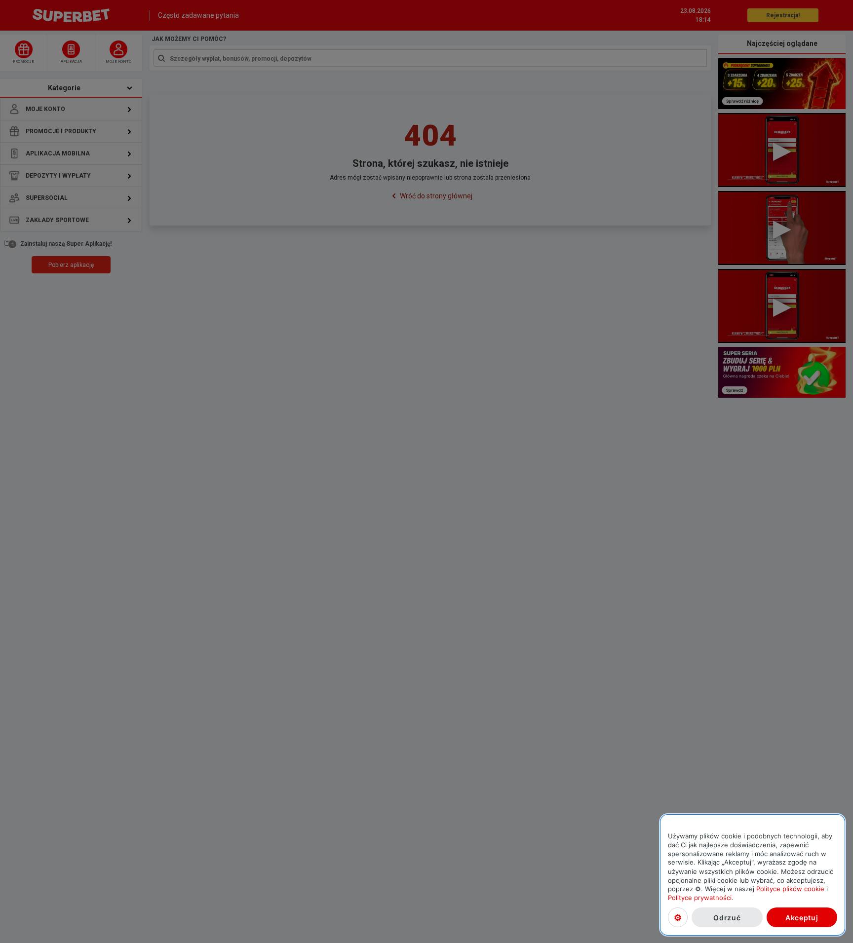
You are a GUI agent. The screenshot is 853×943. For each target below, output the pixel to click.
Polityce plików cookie (790, 889)
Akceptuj (801, 917)
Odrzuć (726, 917)
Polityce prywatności (700, 898)
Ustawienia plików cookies (678, 917)
